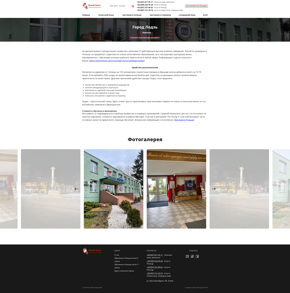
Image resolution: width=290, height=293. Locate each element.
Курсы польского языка (124, 271)
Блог (205, 15)
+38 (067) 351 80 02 (152, 7)
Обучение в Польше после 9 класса (126, 259)
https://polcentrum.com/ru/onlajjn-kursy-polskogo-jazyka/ (117, 60)
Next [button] (214, 189)
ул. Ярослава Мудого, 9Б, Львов (160, 281)
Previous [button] (76, 189)
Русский (122, 6)
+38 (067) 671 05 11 (155, 2)
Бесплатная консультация (196, 6)
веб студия (200, 287)
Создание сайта (190, 287)
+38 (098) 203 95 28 (152, 5)
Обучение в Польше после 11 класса (126, 266)
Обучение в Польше (131, 15)
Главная (86, 15)
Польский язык (106, 15)
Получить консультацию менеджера (145, 38)
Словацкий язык (187, 15)
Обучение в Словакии (160, 15)
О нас (116, 255)
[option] (113, 189)
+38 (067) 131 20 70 (160, 10)
